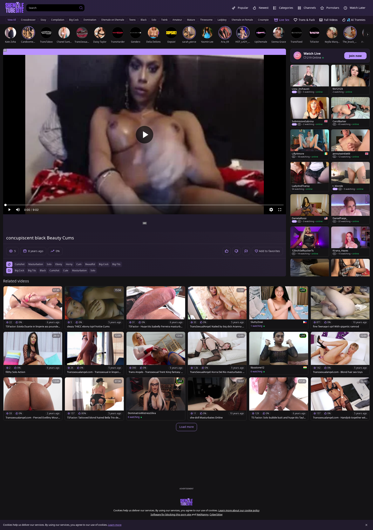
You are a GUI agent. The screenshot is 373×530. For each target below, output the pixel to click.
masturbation (35, 264)
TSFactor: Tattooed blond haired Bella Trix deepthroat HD (94, 417)
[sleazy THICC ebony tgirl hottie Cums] (94, 307)
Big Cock (73, 19)
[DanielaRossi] (309, 209)
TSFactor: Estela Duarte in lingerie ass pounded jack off (33, 326)
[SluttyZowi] (278, 307)
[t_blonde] (350, 177)
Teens (132, 19)
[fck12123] (350, 80)
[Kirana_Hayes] (350, 242)
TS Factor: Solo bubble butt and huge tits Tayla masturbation (278, 417)
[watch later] (8, 291)
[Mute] (18, 210)
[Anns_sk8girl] (309, 274)
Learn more (114, 524)
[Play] (144, 134)
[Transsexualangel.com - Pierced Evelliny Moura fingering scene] (32, 398)
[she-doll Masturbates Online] (217, 398)
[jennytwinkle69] (350, 144)
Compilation (57, 19)
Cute (65, 270)
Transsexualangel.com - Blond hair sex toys (338, 372)
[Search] (81, 7)
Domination (90, 19)
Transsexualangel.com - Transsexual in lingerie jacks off (94, 372)
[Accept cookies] (366, 524)
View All (12, 19)
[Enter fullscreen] (280, 210)
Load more (186, 427)
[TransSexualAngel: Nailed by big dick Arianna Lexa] (217, 307)
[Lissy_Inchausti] (309, 80)
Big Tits (32, 270)
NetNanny (202, 514)
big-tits (116, 264)
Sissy (43, 19)
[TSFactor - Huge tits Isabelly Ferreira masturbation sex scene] (155, 307)
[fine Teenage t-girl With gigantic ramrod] (340, 307)
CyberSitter (216, 514)
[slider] (144, 205)
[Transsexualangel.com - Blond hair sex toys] (340, 353)
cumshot (19, 264)
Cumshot (54, 270)
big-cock (103, 264)
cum (78, 264)
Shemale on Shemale (112, 19)
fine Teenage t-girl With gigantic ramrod (336, 326)
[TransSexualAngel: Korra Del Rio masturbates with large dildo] (217, 353)
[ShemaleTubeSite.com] (14, 8)
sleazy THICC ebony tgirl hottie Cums (88, 326)
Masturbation (79, 270)
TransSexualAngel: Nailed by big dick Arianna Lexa (216, 326)
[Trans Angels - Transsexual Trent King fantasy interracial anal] (155, 353)
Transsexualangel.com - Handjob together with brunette (340, 417)
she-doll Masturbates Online (206, 417)
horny (69, 264)
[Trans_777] (350, 274)
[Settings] (271, 210)
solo (49, 264)
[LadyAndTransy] (309, 177)
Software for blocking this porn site (171, 514)
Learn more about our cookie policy (239, 510)
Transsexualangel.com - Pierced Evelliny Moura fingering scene (32, 417)
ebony (58, 264)
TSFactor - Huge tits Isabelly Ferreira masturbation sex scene (156, 326)
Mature (191, 19)
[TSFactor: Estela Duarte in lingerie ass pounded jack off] (32, 307)
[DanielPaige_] (350, 209)
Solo (154, 19)
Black (143, 19)
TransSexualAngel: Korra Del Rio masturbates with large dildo (217, 372)
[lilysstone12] (278, 353)
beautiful (90, 264)
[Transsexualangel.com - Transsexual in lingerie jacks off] (94, 353)
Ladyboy (222, 19)
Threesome (206, 19)
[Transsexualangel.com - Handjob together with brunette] (340, 398)
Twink (164, 19)
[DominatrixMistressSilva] (155, 398)
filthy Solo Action (15, 372)
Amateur (177, 19)
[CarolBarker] (350, 112)
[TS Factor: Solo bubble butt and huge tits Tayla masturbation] (278, 398)
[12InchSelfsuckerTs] (309, 242)
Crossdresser (28, 19)
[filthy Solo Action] (32, 353)
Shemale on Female (242, 19)
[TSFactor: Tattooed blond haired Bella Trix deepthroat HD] (94, 398)
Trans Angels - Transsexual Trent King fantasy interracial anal (156, 372)
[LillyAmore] (309, 144)
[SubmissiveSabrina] (309, 112)
